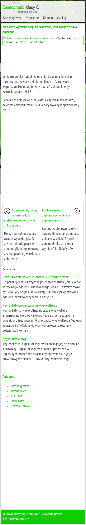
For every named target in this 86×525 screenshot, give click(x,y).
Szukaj (61, 18)
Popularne (32, 18)
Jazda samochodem (26, 38)
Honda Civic (18, 391)
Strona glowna (12, 18)
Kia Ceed (7, 38)
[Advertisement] (43, 58)
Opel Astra (17, 401)
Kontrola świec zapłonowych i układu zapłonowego (56, 215)
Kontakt (48, 18)
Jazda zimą (47, 38)
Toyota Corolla (20, 406)
